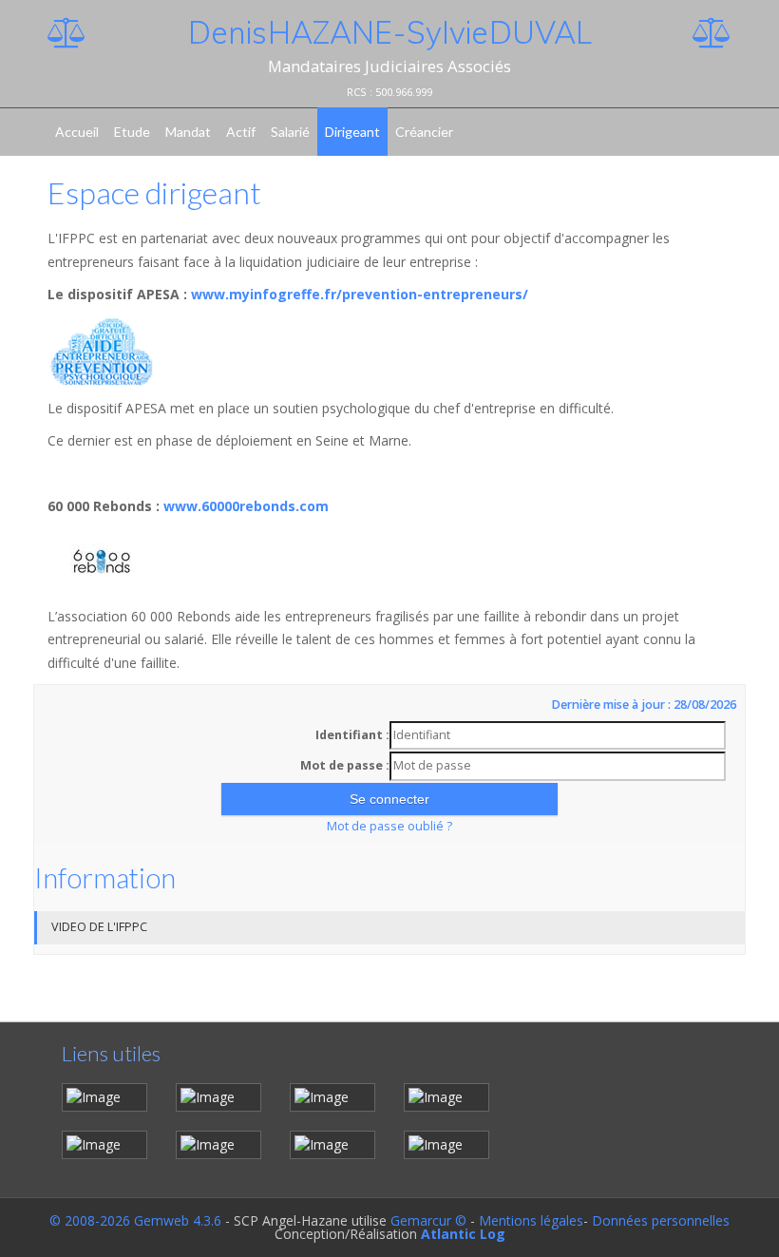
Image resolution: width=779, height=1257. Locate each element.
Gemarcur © (428, 1220)
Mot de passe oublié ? (389, 826)
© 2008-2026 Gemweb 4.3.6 (135, 1220)
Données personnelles (661, 1220)
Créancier (424, 132)
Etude (132, 132)
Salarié (290, 132)
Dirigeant (352, 132)
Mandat (188, 132)
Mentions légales (531, 1220)
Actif (241, 132)
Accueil (77, 132)
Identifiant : (352, 735)
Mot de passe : (345, 765)
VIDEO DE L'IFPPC (99, 927)
